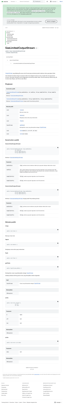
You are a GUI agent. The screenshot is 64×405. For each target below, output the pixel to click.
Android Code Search (24, 1)
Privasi (24, 402)
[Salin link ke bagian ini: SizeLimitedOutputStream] (22, 144)
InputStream (43, 127)
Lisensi (20, 402)
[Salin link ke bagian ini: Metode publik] (17, 222)
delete (21, 115)
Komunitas (12, 402)
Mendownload (4, 389)
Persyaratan (4, 387)
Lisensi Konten (37, 374)
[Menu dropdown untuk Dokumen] (16, 1)
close (21, 110)
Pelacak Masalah (46, 395)
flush (21, 121)
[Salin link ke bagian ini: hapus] (10, 239)
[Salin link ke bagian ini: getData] (11, 263)
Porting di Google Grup (27, 397)
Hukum (16, 402)
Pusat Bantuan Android (47, 385)
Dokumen (13, 1)
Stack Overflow (46, 393)
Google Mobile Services (47, 391)
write (21, 130)
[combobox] (39, 1)
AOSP (6, 27)
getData (22, 125)
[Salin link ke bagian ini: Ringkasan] (14, 84)
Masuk (61, 1)
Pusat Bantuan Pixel (47, 387)
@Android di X (25, 385)
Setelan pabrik (4, 393)
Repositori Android (5, 385)
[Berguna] (56, 28)
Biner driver (4, 395)
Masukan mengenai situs (32, 402)
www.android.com (47, 389)
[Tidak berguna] (58, 28)
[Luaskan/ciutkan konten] (14, 31)
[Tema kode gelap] (58, 147)
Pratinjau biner (4, 391)
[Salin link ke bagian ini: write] (9, 298)
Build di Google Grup (26, 395)
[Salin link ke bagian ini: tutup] (9, 226)
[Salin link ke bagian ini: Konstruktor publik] (20, 140)
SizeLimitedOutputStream (13, 92)
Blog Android (25, 389)
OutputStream (9, 73)
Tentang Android (5, 402)
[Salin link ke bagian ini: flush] (9, 253)
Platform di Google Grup (27, 393)
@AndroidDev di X (26, 387)
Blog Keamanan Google (27, 391)
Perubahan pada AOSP (26, 14)
